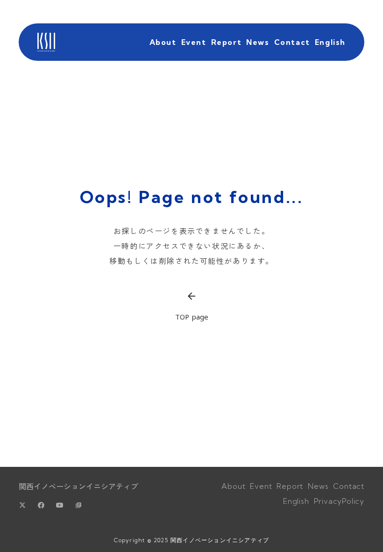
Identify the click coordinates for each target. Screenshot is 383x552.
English (330, 42)
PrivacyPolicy (339, 501)
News (257, 42)
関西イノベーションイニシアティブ (78, 486)
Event (193, 42)
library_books (78, 505)
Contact (292, 42)
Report (226, 42)
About (163, 42)
